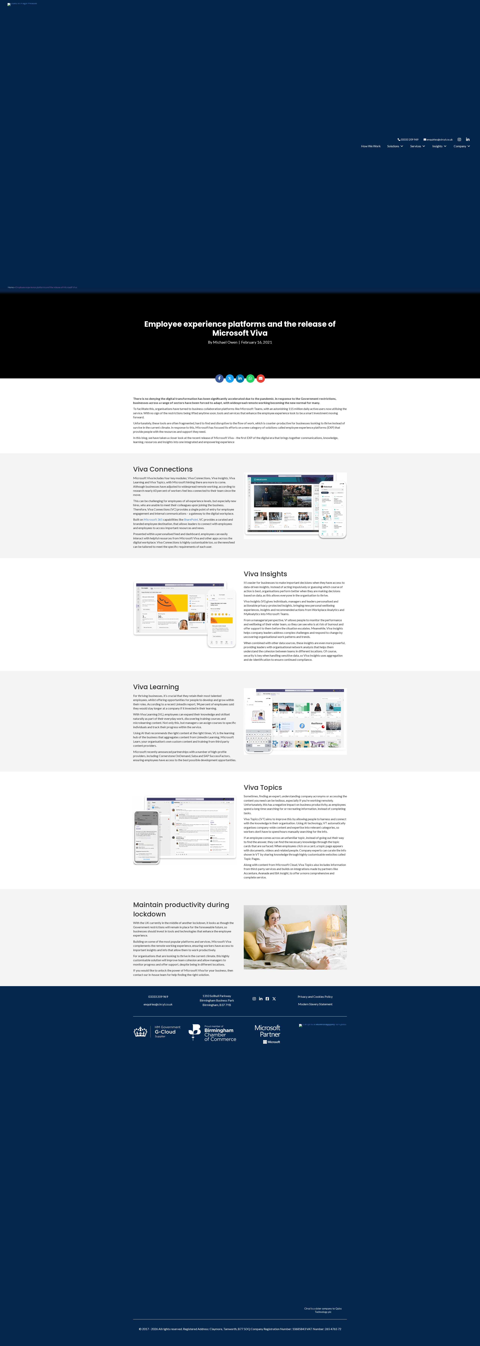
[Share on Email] (260, 378)
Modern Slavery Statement (315, 1004)
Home (11, 287)
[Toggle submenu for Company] (468, 146)
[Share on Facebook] (219, 378)
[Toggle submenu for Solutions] (402, 146)
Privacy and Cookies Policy (315, 996)
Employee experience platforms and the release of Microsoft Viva (240, 328)
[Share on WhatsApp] (250, 378)
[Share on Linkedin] (240, 378)
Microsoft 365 (153, 519)
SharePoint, (191, 519)
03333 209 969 (409, 139)
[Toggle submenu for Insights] (445, 146)
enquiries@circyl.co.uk (439, 139)
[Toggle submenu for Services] (424, 146)
